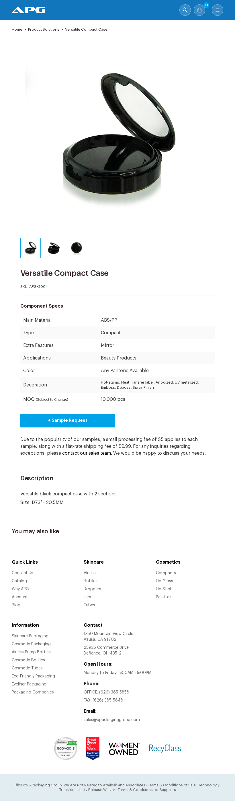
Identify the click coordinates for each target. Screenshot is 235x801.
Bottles (90, 581)
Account (20, 597)
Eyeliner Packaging (29, 684)
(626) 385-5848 (108, 700)
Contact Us (22, 573)
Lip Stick (164, 589)
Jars (87, 597)
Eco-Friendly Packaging (33, 676)
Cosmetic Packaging (31, 644)
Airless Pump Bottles (31, 652)
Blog (16, 605)
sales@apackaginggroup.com (112, 720)
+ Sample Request (67, 420)
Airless (90, 573)
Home (17, 29)
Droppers (92, 589)
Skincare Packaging (30, 636)
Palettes (163, 597)
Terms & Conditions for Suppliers (147, 790)
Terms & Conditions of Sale (172, 785)
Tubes (89, 605)
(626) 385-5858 (114, 692)
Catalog (19, 581)
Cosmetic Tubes (27, 668)
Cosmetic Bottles (28, 660)
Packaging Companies (33, 692)
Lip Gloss (164, 581)
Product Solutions (43, 29)
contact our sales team (86, 453)
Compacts (166, 573)
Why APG (20, 589)
